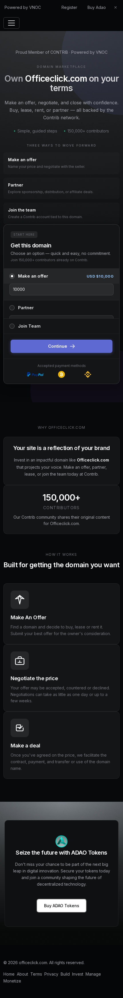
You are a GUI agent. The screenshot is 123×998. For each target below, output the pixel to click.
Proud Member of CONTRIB (42, 52)
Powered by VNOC (23, 7)
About (22, 974)
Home (9, 974)
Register (69, 7)
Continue (57, 346)
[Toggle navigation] (11, 23)
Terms (36, 974)
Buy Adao (97, 7)
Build (65, 974)
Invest (77, 974)
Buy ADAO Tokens (61, 905)
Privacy (51, 974)
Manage (93, 974)
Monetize (12, 980)
